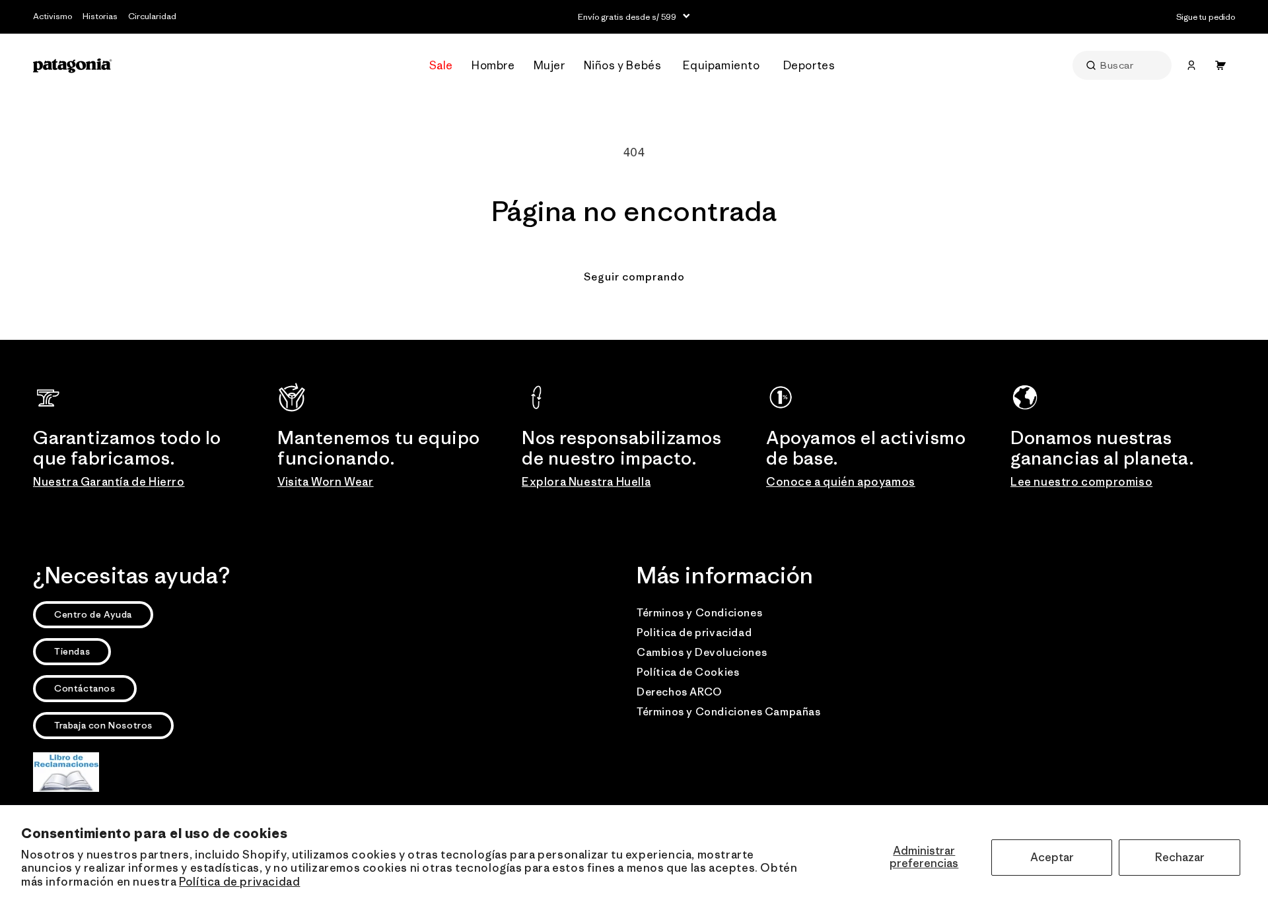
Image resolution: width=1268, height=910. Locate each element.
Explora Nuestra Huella (586, 481)
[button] (495, 66)
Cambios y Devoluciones (702, 652)
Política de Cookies (688, 671)
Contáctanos (85, 688)
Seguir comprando (634, 276)
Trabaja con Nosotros (103, 725)
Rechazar (1180, 857)
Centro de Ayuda (93, 614)
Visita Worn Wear (325, 481)
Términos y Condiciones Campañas (729, 711)
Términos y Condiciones (699, 612)
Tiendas (72, 651)
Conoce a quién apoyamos (840, 481)
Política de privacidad (239, 881)
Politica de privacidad (694, 632)
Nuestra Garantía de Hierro (109, 481)
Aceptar (1052, 857)
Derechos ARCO (679, 691)
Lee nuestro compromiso (1081, 481)
